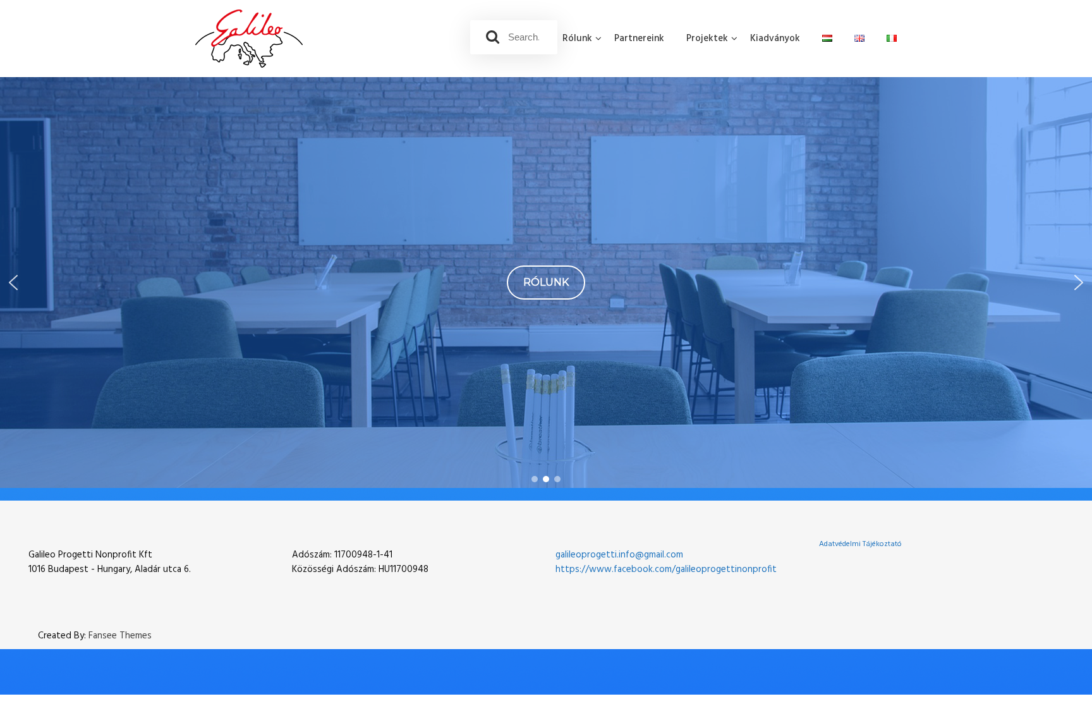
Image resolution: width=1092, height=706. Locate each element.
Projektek (707, 38)
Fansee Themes (120, 636)
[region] (546, 282)
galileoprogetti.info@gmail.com (619, 555)
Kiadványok (775, 38)
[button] (13, 282)
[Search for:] (513, 37)
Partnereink (639, 38)
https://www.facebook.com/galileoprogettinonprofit (666, 569)
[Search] (492, 37)
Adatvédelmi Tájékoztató (860, 544)
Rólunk (577, 38)
